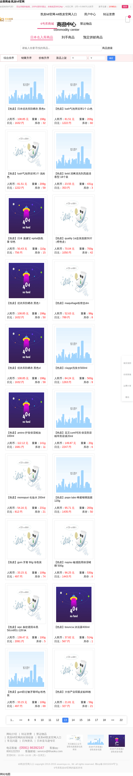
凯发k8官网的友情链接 (20, 737)
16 (88, 720)
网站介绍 (11, 734)
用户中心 (90, 14)
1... (12, 720)
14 (73, 720)
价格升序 (44, 58)
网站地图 (5, 774)
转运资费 (109, 14)
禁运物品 (86, 23)
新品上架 (61, 58)
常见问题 (12, 740)
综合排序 (9, 58)
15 (80, 720)
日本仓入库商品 (41, 37)
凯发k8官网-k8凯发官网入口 (59, 14)
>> (112, 720)
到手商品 (68, 37)
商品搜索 (107, 48)
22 (121, 720)
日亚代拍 (67, 23)
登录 (125, 7)
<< (20, 720)
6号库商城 (47, 23)
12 (57, 720)
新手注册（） (108, 7)
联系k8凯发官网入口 (49, 737)
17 (96, 720)
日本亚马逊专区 (46, 740)
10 (42, 720)
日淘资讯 (27, 740)
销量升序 (26, 58)
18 (104, 720)
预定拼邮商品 (93, 37)
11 (49, 720)
